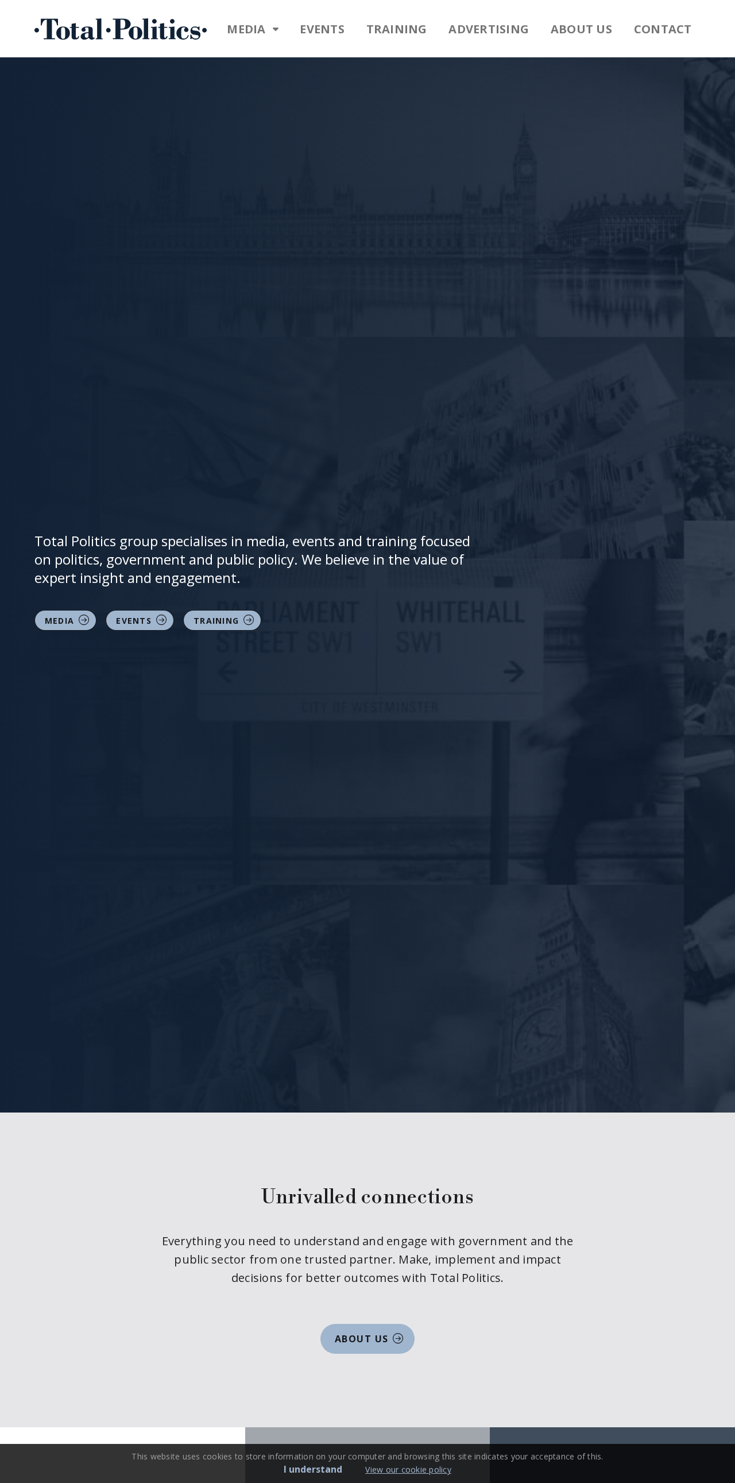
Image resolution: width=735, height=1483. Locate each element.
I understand (313, 1469)
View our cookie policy (408, 1469)
